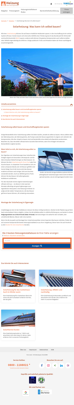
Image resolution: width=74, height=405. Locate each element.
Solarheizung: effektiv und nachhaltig (51, 290)
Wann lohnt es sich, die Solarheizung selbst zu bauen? (22, 112)
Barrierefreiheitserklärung (49, 11)
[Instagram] (48, 365)
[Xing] (55, 365)
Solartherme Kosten (11, 329)
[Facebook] (42, 365)
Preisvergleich (14, 11)
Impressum (33, 350)
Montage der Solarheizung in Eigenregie (16, 116)
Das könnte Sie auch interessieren (14, 119)
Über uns (23, 350)
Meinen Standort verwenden (14, 235)
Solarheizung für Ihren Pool (21, 162)
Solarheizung (11, 33)
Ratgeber (4, 11)
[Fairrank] (68, 365)
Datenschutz (44, 350)
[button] (71, 104)
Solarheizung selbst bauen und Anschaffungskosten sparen (22, 109)
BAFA (17, 38)
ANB (52, 350)
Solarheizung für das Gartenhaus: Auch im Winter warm (16, 290)
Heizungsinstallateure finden (29, 10)
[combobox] (37, 240)
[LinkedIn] (61, 365)
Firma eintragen (66, 10)
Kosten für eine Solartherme (15, 225)
